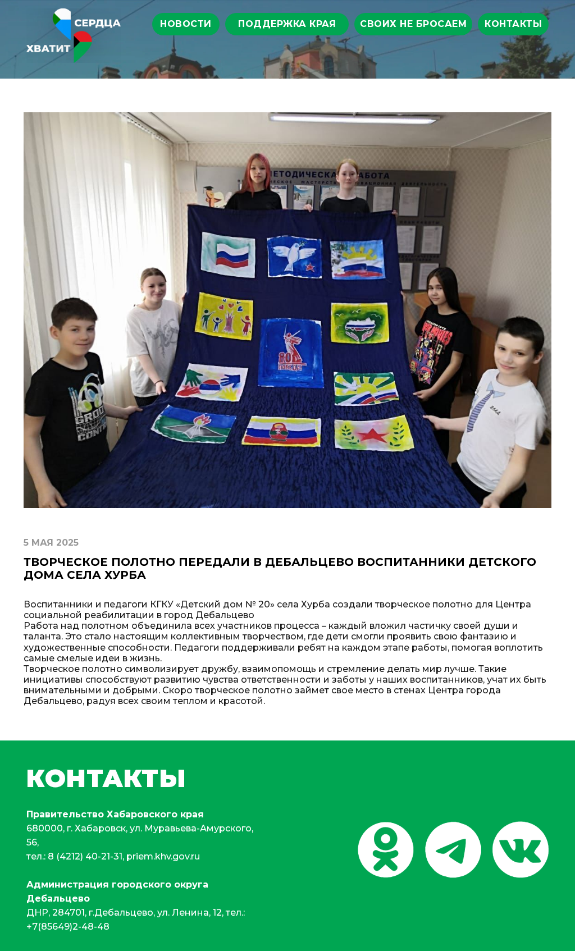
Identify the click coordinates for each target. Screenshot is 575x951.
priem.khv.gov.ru (163, 856)
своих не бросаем (413, 24)
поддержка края (287, 24)
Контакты (513, 24)
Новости (186, 24)
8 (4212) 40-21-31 (85, 856)
